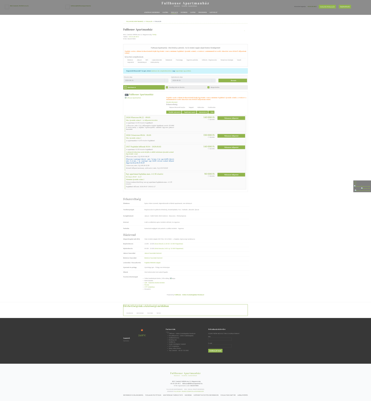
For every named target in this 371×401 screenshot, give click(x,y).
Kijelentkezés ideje (177, 77)
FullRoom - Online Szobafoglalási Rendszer (189, 295)
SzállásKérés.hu (174, 338)
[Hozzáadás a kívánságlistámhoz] (244, 30)
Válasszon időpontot (231, 118)
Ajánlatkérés (203, 112)
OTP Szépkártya (149, 287)
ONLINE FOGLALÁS (327, 7)
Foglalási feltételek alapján (152, 262)
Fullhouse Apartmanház (186, 3)
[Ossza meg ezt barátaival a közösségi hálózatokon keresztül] (247, 30)
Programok (202, 12)
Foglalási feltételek (153, 395)
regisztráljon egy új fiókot (183, 71)
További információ (174, 112)
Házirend (184, 12)
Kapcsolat (213, 12)
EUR (355, 182)
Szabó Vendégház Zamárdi (177, 344)
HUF (355, 184)
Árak (212, 112)
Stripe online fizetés (175, 348)
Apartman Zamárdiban (152, 12)
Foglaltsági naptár (190, 112)
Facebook (129, 313)
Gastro (192, 12)
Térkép (154, 34)
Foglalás (174, 12)
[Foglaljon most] (242, 30)
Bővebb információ (171, 102)
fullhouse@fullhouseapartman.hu (192, 383)
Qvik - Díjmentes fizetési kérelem (154, 282)
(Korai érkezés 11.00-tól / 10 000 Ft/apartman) (169, 244)
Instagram (140, 313)
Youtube (150, 313)
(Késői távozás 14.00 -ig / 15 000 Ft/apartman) (169, 248)
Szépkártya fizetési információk (206, 395)
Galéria (165, 12)
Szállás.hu (172, 342)
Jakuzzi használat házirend (152, 253)
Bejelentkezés (345, 6)
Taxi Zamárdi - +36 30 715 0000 (179, 350)
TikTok (159, 313)
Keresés (233, 80)
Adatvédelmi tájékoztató (173, 395)
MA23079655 (194, 385)
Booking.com (173, 340)
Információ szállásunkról (133, 395)
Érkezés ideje (128, 77)
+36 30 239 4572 (133, 36)
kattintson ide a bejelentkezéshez (161, 71)
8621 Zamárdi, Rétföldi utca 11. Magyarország (186, 381)
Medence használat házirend (153, 258)
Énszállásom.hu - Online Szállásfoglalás (181, 335)
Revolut (146, 285)
